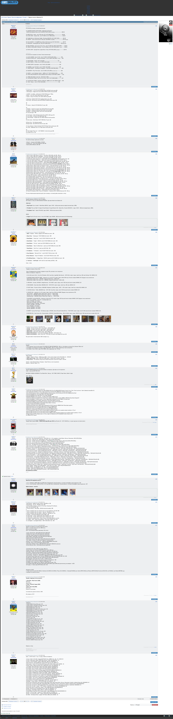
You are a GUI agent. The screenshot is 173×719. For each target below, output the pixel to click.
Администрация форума (6, 715)
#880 (156, 655)
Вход (49, 2)
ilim (13, 343)
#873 (156, 419)
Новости (88, 7)
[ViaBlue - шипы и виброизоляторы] (7, 713)
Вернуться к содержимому (34, 715)
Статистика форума (16, 715)
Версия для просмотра (7, 704)
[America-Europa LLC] (3, 713)
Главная (88, 5)
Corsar (13, 138)
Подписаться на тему (7, 708)
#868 (156, 326)
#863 (156, 138)
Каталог (88, 13)
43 (22, 701)
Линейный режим (154, 21)
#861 (156, 25)
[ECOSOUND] (6, 713)
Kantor (13, 576)
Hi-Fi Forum (4, 17)
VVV (13, 153)
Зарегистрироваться (55, 2)
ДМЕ (13, 368)
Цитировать (154, 86)
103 (31, 701)
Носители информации (17, 17)
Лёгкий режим (47, 715)
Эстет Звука (12, 419)
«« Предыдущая (6, 698)
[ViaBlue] (4, 713)
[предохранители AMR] (1, 713)
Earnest (12, 478)
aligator (12, 197)
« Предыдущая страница (12, 701)
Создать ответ (154, 702)
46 (28, 701)
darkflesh (13, 326)
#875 (156, 479)
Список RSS (53, 715)
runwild (13, 601)
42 (20, 701)
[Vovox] (9, 713)
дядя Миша (13, 231)
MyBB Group (15, 717)
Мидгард (13, 25)
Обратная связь (24, 715)
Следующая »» (14, 698)
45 (26, 701)
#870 (156, 354)
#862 (156, 89)
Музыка (88, 10)
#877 (156, 525)
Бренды (88, 12)
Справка (41, 715)
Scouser (13, 655)
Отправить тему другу (7, 706)
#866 (156, 232)
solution (12, 436)
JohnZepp (13, 267)
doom (12, 476)
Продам (9, 17)
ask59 (13, 525)
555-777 (13, 354)
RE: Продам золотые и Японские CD (32, 25)
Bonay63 (13, 88)
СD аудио (24, 17)
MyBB (7, 717)
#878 (156, 576)
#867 (156, 267)
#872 (156, 389)
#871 (156, 368)
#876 (156, 502)
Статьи (88, 9)
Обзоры (88, 8)
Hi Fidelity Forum (24, 717)
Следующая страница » (37, 701)
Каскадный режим (147, 21)
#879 (156, 601)
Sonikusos (13, 501)
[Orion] (170, 43)
